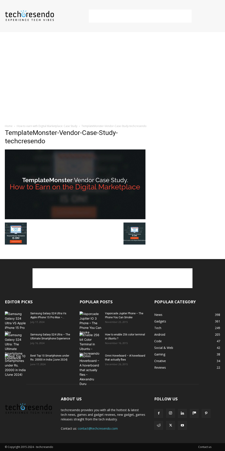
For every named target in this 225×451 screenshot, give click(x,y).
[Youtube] (182, 425)
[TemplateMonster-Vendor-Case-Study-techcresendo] (75, 218)
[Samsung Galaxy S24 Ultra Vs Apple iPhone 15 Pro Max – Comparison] (16, 323)
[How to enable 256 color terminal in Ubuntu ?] (91, 344)
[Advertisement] (140, 16)
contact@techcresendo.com (98, 428)
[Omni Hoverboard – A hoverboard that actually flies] (91, 370)
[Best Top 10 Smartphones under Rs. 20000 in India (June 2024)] (16, 365)
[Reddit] (158, 425)
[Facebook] (158, 413)
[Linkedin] (182, 413)
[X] (170, 425)
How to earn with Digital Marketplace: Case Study (47, 126)
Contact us (204, 447)
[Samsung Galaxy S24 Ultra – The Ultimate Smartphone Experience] (16, 346)
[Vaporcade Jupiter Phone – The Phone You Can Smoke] (91, 323)
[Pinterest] (206, 413)
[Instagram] (170, 413)
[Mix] (194, 413)
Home (9, 126)
